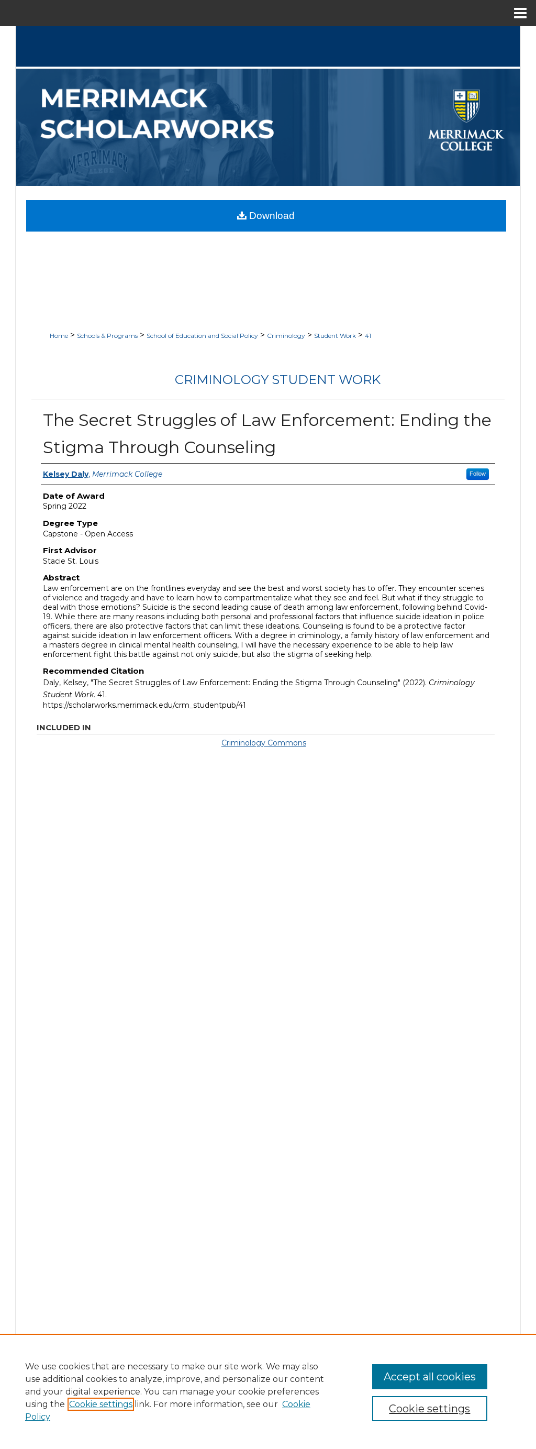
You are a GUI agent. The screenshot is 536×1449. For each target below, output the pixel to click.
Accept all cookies (430, 1376)
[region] (268, 1391)
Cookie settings (100, 1404)
